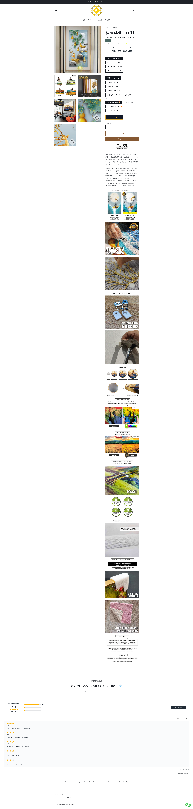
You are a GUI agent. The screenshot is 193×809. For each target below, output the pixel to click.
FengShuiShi (62, 804)
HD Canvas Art (130, 102)
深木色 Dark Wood (113, 95)
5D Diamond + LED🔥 (114, 106)
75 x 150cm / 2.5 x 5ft (114, 66)
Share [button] (110, 668)
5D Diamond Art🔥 (113, 102)
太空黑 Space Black (113, 82)
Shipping (108, 45)
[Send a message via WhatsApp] (189, 805)
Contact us (68, 782)
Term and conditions (100, 782)
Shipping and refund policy (83, 782)
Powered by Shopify (71, 804)
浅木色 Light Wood (113, 90)
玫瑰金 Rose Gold (113, 86)
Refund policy (123, 782)
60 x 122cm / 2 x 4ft (114, 62)
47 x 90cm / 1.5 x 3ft (114, 58)
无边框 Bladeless (130, 95)
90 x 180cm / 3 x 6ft (114, 71)
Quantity (108, 123)
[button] (56, 10)
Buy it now (122, 139)
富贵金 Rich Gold (113, 78)
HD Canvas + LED (113, 110)
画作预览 (114, 117)
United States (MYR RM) (63, 798)
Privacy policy (112, 782)
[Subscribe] (111, 691)
